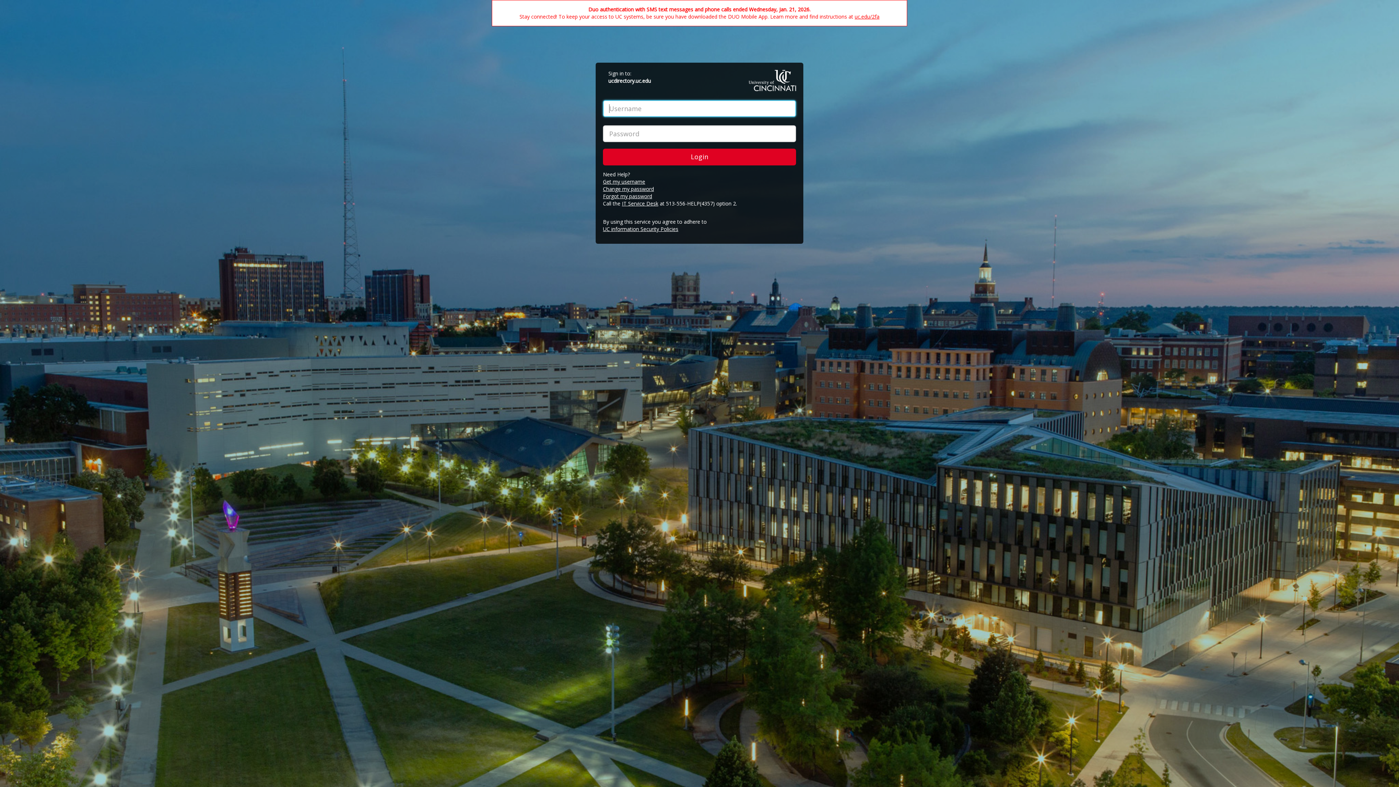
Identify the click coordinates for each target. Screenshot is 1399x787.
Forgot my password (627, 196)
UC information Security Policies (640, 229)
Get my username (624, 181)
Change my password (628, 188)
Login (699, 156)
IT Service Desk (640, 203)
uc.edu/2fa (867, 16)
